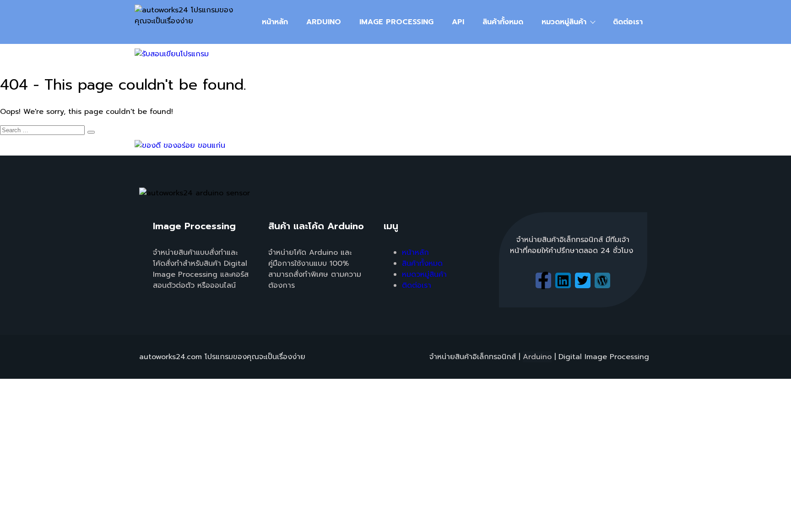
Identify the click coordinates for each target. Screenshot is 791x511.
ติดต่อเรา (628, 21)
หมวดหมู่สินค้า (564, 21)
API (458, 21)
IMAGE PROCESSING (396, 21)
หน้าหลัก (275, 21)
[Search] (91, 132)
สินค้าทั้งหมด (502, 21)
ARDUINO (323, 21)
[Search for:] (47, 129)
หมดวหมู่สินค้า (424, 274)
